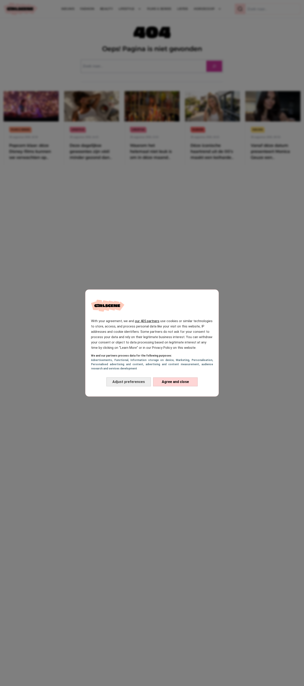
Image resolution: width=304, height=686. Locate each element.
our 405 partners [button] (147, 321)
